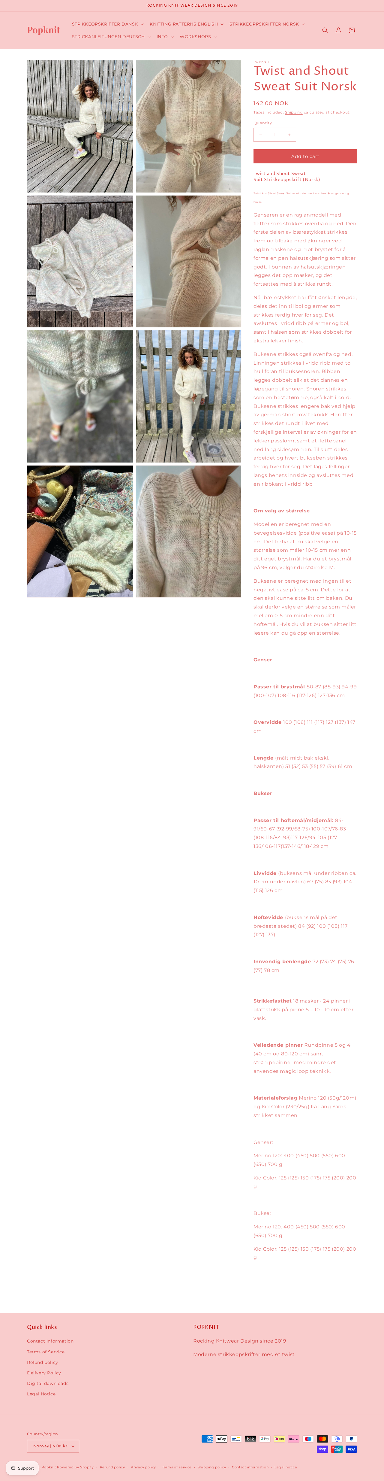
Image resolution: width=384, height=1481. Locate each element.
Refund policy (42, 1362)
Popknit (49, 1467)
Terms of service (177, 1467)
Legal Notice (41, 1394)
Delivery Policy (44, 1373)
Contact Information (50, 1341)
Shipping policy (212, 1467)
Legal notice (285, 1467)
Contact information (250, 1467)
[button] (107, 24)
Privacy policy (143, 1467)
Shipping (294, 112)
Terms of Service (46, 1352)
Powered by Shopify (75, 1467)
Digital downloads (47, 1383)
